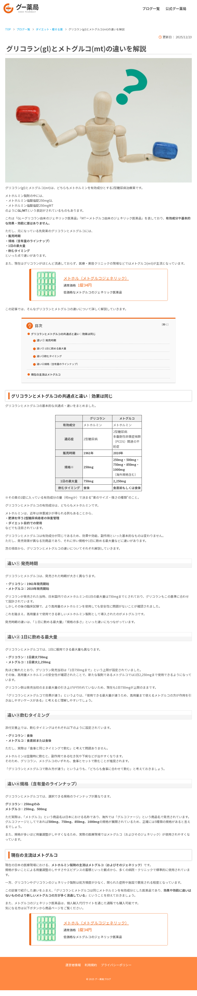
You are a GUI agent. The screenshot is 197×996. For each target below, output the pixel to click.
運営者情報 (73, 965)
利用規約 (91, 965)
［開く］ (165, 324)
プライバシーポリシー (116, 965)
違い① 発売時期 (46, 340)
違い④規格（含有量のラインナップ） (58, 364)
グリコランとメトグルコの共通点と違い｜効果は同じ (63, 334)
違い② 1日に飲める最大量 (51, 348)
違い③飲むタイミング (49, 356)
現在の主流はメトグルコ (46, 374)
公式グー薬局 (175, 8)
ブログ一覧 (151, 8)
